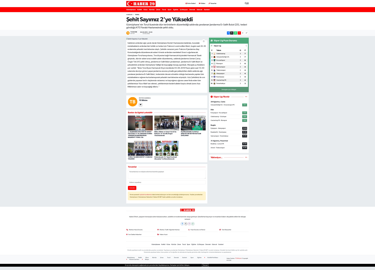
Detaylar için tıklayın (229, 89)
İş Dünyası (184, 9)
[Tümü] (246, 157)
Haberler (129, 14)
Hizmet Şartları (134, 259)
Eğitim (175, 9)
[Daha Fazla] (239, 33)
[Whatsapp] (192, 223)
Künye (147, 259)
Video (203, 3)
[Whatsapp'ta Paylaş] (235, 33)
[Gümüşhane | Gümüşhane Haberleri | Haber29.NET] (141, 3)
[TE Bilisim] (132, 101)
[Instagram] (189, 223)
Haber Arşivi (163, 234)
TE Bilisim (143, 100)
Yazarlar (213, 3)
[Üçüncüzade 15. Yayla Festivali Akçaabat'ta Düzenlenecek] (166, 148)
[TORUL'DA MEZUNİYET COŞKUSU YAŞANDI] (140, 148)
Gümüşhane (131, 9)
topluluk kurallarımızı (145, 194)
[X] (185, 223)
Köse (145, 9)
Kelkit (139, 9)
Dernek (192, 9)
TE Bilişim (238, 258)
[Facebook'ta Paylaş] (228, 33)
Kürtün (152, 9)
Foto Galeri (191, 3)
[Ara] (246, 3)
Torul (164, 9)
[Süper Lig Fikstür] (246, 97)
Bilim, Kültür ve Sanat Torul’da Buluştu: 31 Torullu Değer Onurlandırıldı (165, 133)
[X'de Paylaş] (231, 33)
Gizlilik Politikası (212, 257)
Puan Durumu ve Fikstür (198, 229)
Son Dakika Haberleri (135, 234)
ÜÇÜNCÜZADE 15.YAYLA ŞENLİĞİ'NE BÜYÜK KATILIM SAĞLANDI (191, 133)
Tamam (205, 265)
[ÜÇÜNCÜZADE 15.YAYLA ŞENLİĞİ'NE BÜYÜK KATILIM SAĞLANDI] (193, 123)
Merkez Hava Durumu (136, 229)
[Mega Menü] (248, 3)
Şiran (158, 9)
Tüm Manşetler (226, 229)
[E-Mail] (140, 104)
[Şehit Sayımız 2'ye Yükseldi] (166, 39)
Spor (169, 9)
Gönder (132, 188)
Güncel (199, 9)
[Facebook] (182, 223)
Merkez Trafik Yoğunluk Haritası (170, 229)
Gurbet (207, 9)
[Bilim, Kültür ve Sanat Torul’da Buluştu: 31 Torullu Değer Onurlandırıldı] (166, 123)
